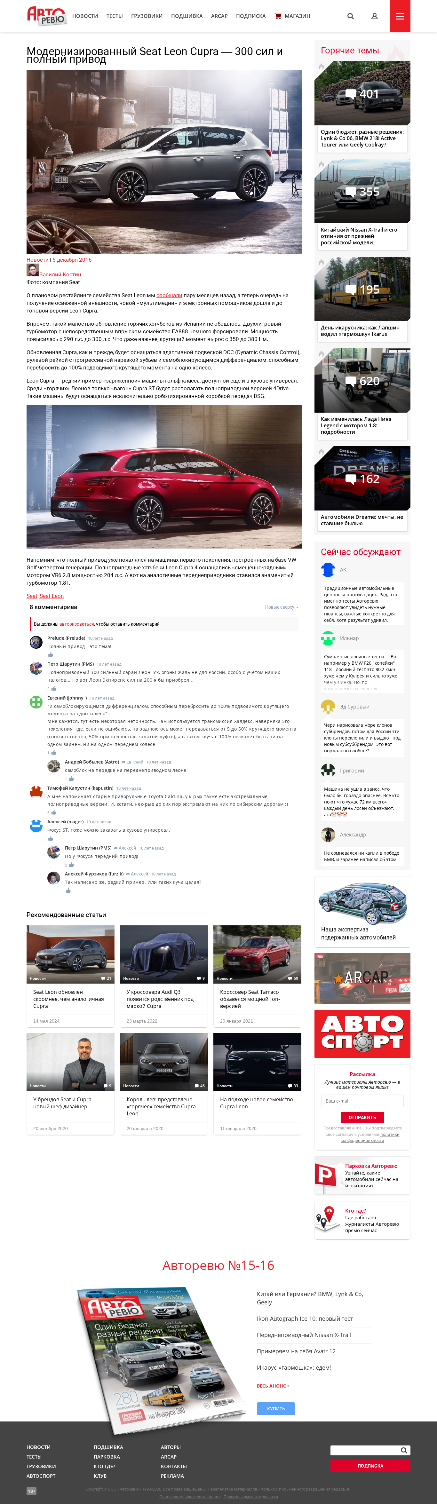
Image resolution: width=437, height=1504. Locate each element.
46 (202, 1086)
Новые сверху (279, 607)
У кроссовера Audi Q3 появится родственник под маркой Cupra (160, 998)
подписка (371, 1465)
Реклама (172, 1476)
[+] (50, 654)
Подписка (251, 16)
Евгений (132, 761)
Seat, (33, 596)
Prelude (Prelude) (66, 638)
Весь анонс (271, 1386)
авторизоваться (77, 624)
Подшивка (187, 16)
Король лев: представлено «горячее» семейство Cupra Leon (161, 1106)
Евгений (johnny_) (67, 698)
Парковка (107, 1456)
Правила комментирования (251, 1496)
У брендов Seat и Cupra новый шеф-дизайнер (62, 1103)
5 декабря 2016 (72, 260)
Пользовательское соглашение (190, 1496)
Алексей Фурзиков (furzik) (94, 874)
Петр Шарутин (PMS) (70, 664)
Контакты (174, 1466)
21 (109, 978)
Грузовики (147, 16)
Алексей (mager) (65, 822)
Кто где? (104, 1466)
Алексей (125, 848)
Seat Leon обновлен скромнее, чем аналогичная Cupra (68, 998)
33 (296, 1086)
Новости (85, 16)
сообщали (169, 295)
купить (276, 1408)
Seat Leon (52, 596)
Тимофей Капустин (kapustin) (80, 788)
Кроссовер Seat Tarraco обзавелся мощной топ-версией (250, 998)
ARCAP (219, 16)
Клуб (100, 1476)
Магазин (297, 16)
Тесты (115, 16)
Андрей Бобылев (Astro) (92, 762)
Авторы (171, 1447)
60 (296, 978)
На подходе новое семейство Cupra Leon (256, 1103)
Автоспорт (41, 1476)
